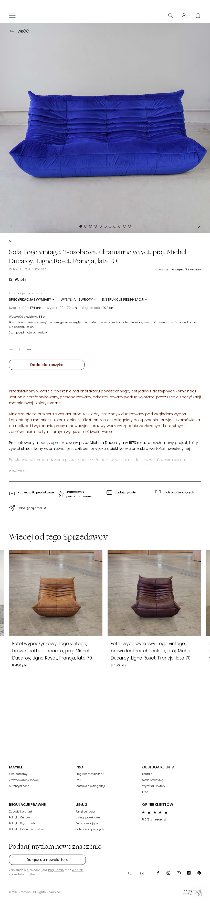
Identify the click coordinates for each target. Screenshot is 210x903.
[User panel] (184, 15)
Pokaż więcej (18, 471)
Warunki (77, 870)
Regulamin (56, 870)
